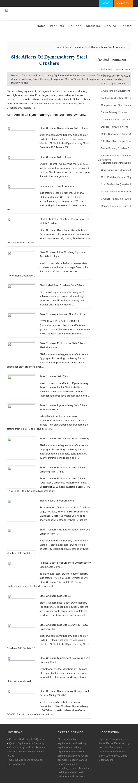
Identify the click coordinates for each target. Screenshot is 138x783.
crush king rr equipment (115, 90)
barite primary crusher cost (117, 148)
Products (57, 26)
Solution (75, 26)
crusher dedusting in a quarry (26, 739)
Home (41, 26)
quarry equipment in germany (26, 743)
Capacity (123, 3)
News (68, 47)
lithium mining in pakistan (116, 191)
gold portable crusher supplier (119, 177)
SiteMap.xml (106, 759)
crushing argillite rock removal (27, 747)
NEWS (106, 3)
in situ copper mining (113, 83)
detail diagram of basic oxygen (119, 133)
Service (110, 26)
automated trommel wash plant (119, 69)
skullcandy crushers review (117, 97)
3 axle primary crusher (114, 112)
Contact (126, 26)
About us (93, 26)
